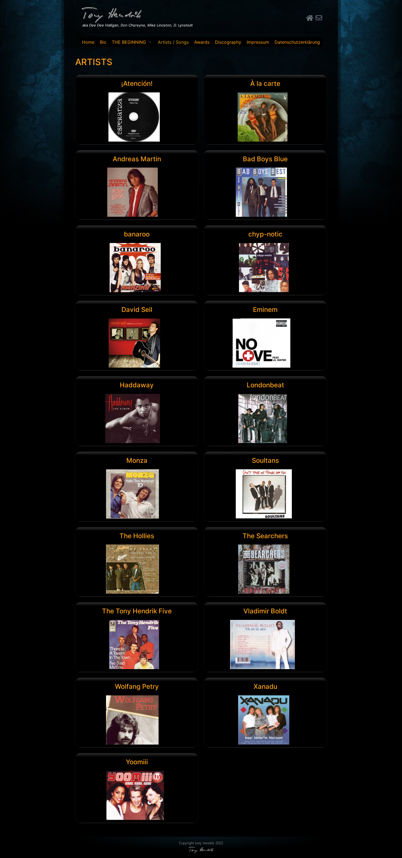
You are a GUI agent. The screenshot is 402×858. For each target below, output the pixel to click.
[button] (132, 42)
